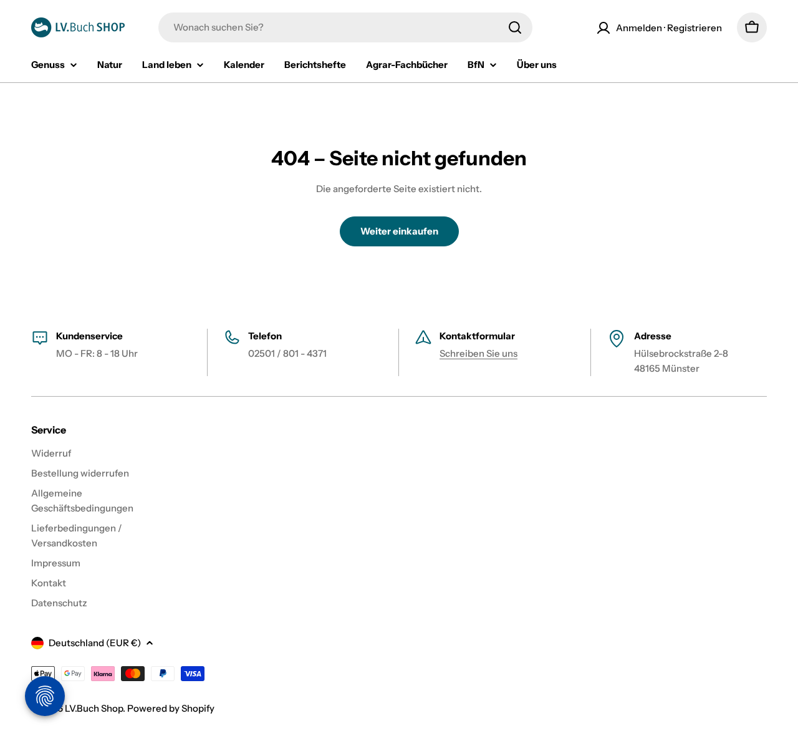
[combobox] (345, 27)
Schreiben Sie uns (478, 353)
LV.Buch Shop (94, 708)
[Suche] (514, 27)
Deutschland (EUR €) (95, 643)
